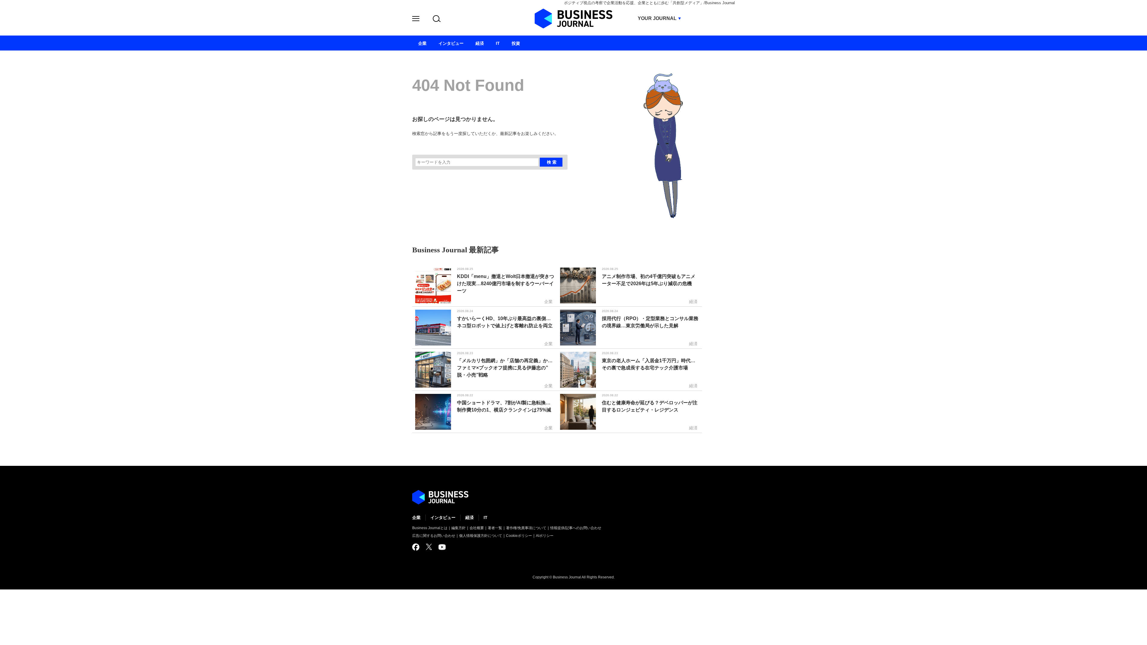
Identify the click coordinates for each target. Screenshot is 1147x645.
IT (485, 517)
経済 (469, 517)
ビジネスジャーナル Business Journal (573, 18)
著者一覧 (495, 528)
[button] (415, 19)
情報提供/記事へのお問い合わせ (575, 528)
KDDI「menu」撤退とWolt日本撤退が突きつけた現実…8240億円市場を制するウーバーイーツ (505, 283)
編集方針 (458, 528)
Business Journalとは (429, 528)
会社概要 (477, 528)
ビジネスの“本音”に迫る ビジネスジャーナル (440, 497)
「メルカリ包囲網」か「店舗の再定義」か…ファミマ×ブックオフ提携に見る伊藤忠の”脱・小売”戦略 (505, 367)
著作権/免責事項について (526, 528)
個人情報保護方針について (480, 536)
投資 (516, 43)
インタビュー (443, 517)
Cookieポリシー (519, 536)
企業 (416, 517)
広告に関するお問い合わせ (433, 536)
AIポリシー (544, 536)
